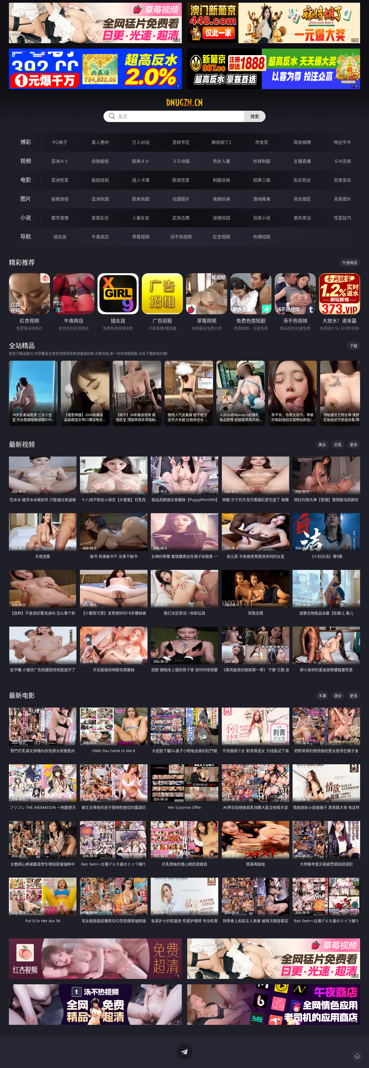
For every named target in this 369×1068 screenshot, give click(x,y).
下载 (353, 345)
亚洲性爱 (60, 180)
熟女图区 (302, 199)
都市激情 (60, 218)
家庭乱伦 (100, 218)
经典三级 (261, 180)
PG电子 (60, 142)
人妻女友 (140, 218)
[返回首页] (357, 1056)
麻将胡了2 (221, 142)
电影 (25, 180)
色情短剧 (261, 237)
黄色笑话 (302, 218)
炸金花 (261, 142)
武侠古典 (181, 218)
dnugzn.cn (184, 102)
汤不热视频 (181, 237)
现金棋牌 (302, 142)
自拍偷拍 (100, 161)
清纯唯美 (261, 199)
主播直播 (302, 161)
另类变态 (342, 180)
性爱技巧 (342, 218)
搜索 (254, 116)
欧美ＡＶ (140, 161)
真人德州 (100, 142)
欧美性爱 (181, 180)
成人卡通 (140, 180)
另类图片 (342, 199)
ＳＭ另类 (342, 161)
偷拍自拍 (100, 180)
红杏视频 (221, 237)
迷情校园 (221, 218)
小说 (25, 217)
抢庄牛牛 (342, 142)
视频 (25, 161)
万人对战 (140, 142)
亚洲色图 (100, 199)
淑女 (338, 695)
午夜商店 (100, 237)
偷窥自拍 (60, 199)
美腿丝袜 (221, 199)
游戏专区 (181, 142)
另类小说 (261, 218)
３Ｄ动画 (181, 161)
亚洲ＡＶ (60, 161)
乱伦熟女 (302, 180)
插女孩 (59, 237)
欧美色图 (140, 199)
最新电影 (22, 695)
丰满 (322, 695)
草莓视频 (140, 237)
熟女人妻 (221, 161)
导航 (25, 236)
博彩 (25, 142)
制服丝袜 (221, 180)
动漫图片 (181, 199)
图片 (25, 198)
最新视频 (22, 444)
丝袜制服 (261, 161)
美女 (322, 444)
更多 (353, 444)
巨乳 (338, 444)
